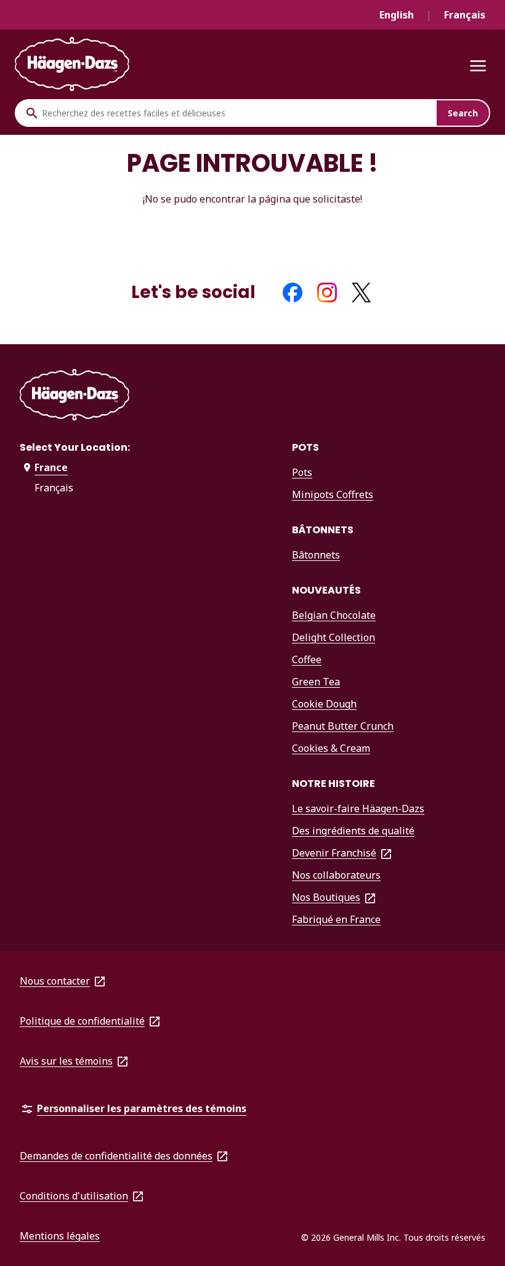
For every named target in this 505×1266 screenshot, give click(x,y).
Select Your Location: (75, 447)
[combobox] (235, 113)
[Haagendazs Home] (72, 64)
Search (463, 113)
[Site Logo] (74, 397)
